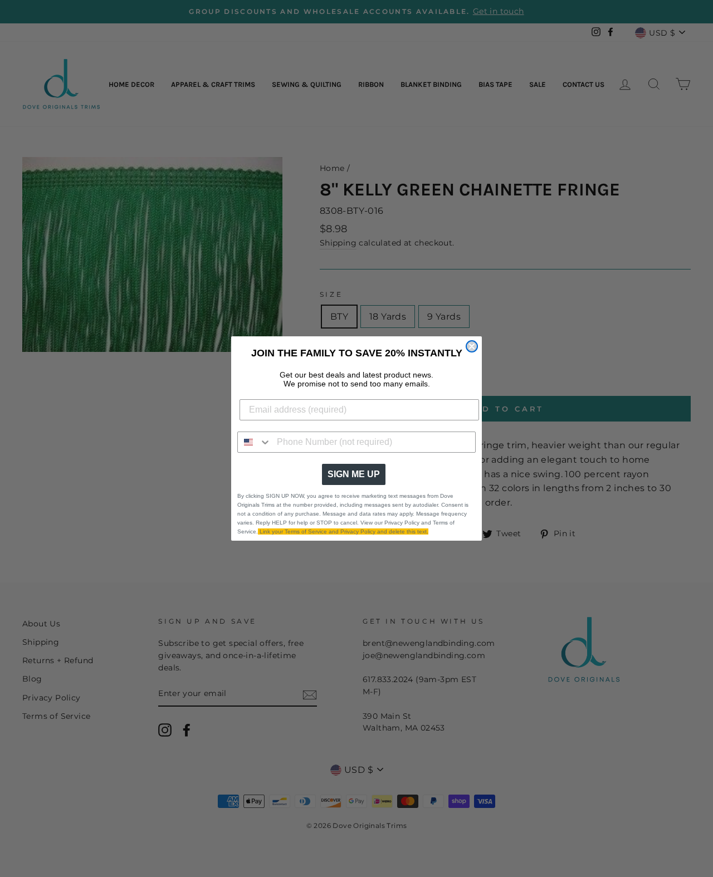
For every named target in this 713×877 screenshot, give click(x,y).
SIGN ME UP (354, 474)
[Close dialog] (471, 346)
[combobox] (254, 442)
